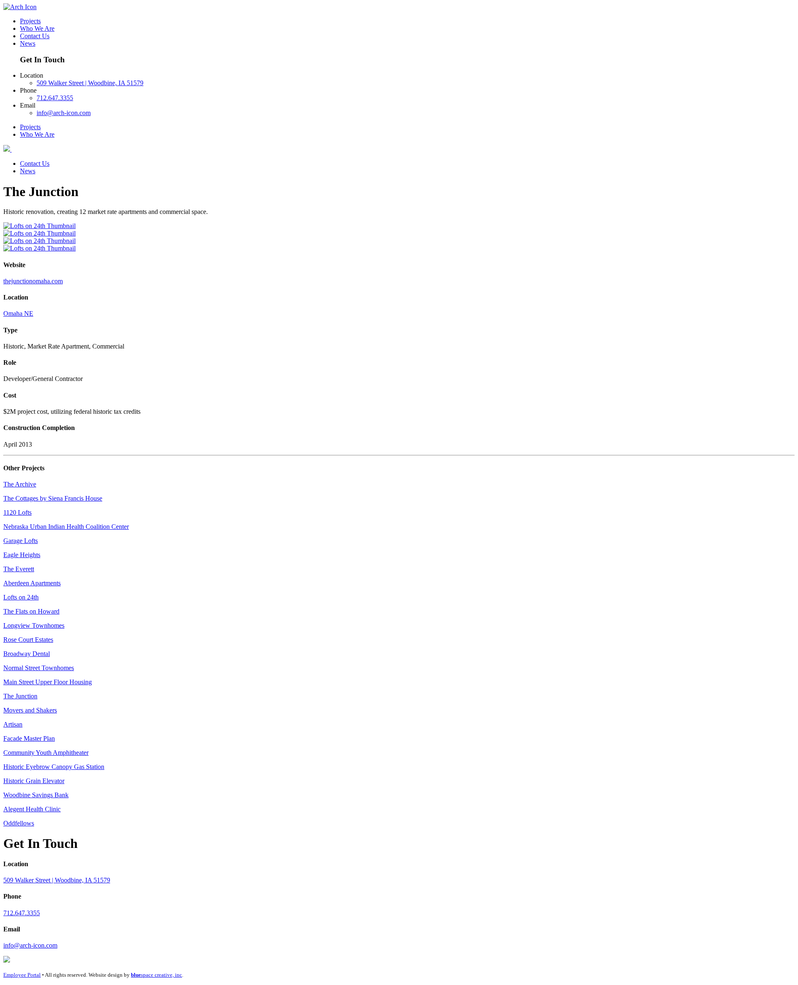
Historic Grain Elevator (33, 780)
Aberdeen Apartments (32, 583)
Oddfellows (18, 823)
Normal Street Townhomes (38, 667)
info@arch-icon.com (64, 112)
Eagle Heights (21, 554)
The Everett (18, 568)
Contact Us (34, 35)
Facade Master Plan (29, 738)
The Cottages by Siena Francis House (52, 498)
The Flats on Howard (31, 611)
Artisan (12, 724)
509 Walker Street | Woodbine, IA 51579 (90, 82)
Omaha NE (18, 313)
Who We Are (37, 28)
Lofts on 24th (21, 597)
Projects (30, 21)
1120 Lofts (17, 512)
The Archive (19, 484)
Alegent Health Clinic (32, 809)
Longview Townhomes (33, 625)
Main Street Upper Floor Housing (47, 681)
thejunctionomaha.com (33, 281)
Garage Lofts (20, 540)
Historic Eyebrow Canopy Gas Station (53, 766)
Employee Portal (22, 975)
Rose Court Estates (28, 639)
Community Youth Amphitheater (46, 752)
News (27, 43)
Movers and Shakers (30, 710)
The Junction (20, 696)
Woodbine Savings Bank (36, 794)
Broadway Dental (26, 653)
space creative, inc (156, 975)
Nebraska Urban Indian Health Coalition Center (66, 526)
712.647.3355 (55, 97)
